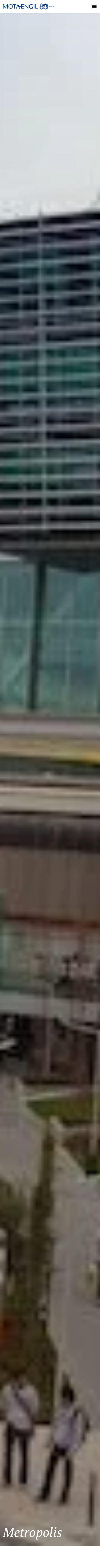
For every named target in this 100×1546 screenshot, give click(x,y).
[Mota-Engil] (28, 6)
